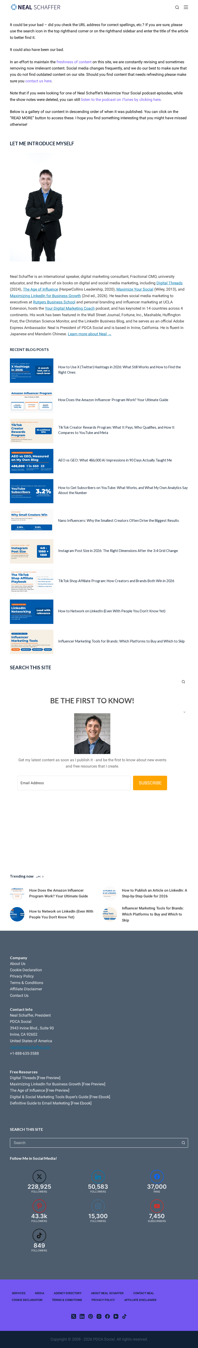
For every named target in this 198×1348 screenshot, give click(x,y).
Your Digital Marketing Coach (70, 308)
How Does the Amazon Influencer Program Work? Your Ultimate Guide (113, 400)
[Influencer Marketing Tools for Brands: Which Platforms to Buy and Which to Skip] (31, 642)
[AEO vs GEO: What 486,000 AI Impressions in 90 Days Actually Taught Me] (31, 461)
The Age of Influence (40, 289)
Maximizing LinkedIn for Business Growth (45, 295)
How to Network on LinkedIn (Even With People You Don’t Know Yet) (111, 611)
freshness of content (74, 62)
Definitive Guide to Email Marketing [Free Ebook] (51, 1103)
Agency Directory (67, 1293)
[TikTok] (124, 1316)
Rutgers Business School (54, 302)
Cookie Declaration (26, 970)
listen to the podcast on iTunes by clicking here (121, 99)
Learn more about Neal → (90, 334)
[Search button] (183, 1142)
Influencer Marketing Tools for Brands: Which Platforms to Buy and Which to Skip (121, 641)
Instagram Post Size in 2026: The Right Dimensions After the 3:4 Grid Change (118, 551)
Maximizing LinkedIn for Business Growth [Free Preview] (57, 1084)
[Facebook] (107, 1316)
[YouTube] (115, 1316)
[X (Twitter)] (73, 1316)
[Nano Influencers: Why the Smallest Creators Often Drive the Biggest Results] (31, 521)
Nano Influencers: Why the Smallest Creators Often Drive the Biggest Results (118, 520)
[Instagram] (99, 1316)
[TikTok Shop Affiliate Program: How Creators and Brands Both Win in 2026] (31, 581)
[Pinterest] (90, 1316)
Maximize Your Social (134, 289)
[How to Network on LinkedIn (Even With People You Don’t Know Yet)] (31, 612)
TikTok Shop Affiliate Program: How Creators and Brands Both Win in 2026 (116, 581)
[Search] (177, 7)
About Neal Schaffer (107, 1293)
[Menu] (186, 7)
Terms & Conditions (26, 982)
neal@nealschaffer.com (30, 1047)
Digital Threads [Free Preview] (35, 1078)
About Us (17, 963)
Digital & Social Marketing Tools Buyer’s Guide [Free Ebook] (60, 1097)
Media (39, 1293)
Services (18, 1293)
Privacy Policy (22, 976)
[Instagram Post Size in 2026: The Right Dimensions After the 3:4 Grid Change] (31, 551)
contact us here (38, 81)
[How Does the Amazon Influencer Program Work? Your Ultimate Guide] (31, 401)
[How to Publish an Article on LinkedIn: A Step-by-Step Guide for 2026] (110, 893)
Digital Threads (169, 283)
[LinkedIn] (82, 1316)
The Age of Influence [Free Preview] (39, 1090)
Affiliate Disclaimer (26, 989)
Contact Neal (143, 1293)
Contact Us (19, 995)
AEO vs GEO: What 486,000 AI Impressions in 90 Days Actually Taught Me (115, 460)
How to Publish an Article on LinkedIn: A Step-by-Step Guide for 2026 (154, 893)
